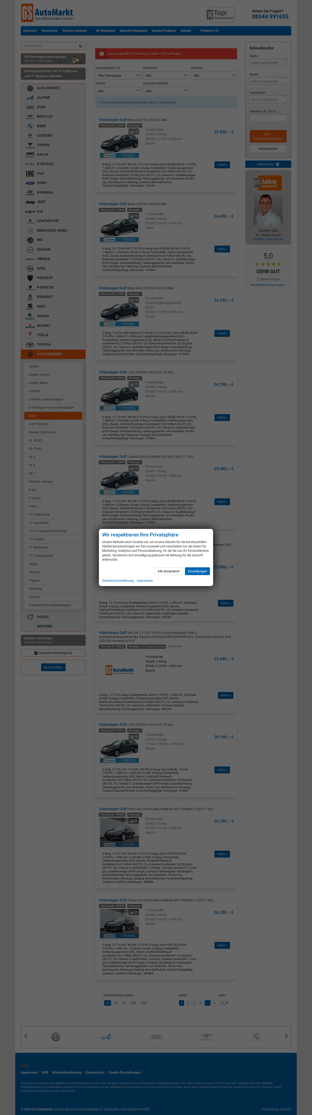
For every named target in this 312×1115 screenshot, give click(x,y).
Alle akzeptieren (169, 571)
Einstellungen (197, 571)
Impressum (145, 580)
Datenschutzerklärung (118, 580)
